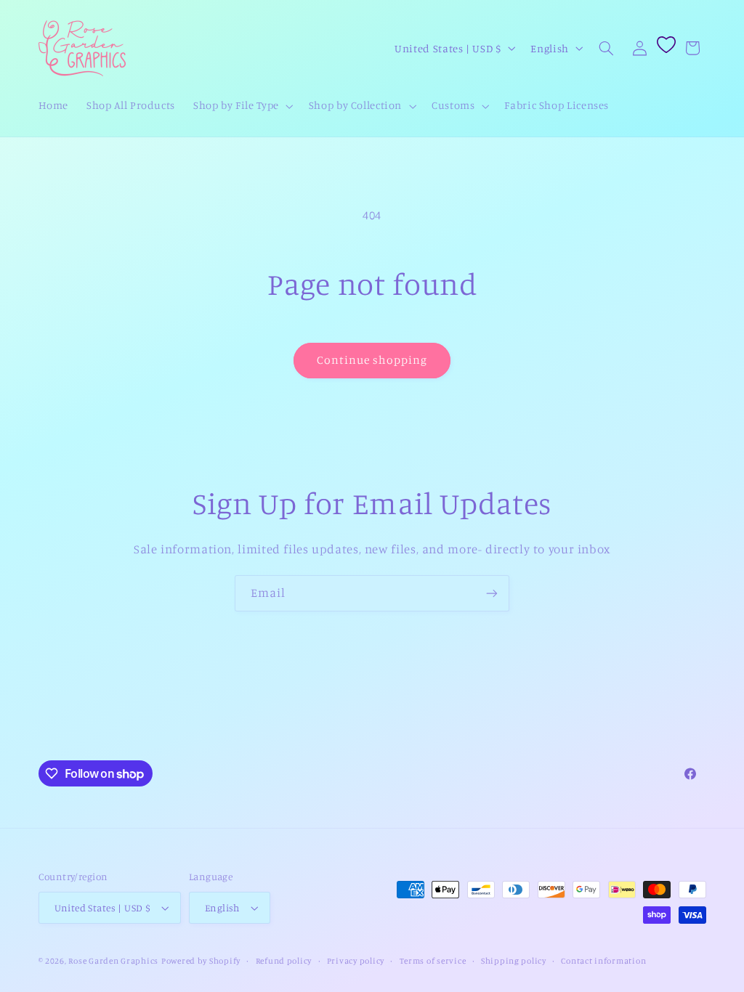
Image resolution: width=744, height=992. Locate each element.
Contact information (603, 961)
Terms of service (433, 961)
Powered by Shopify (200, 961)
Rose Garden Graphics (113, 961)
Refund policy (284, 961)
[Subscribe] (492, 593)
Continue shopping (372, 360)
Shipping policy (513, 961)
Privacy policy (355, 961)
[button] (242, 106)
